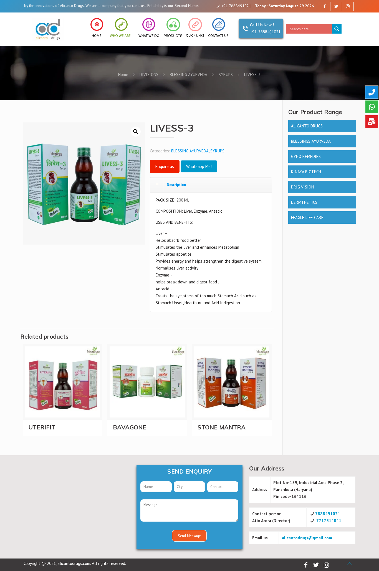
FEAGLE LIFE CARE (307, 217)
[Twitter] (336, 6)
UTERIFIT (41, 427)
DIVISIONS (149, 74)
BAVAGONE (129, 427)
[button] (136, 132)
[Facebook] (324, 6)
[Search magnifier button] (337, 29)
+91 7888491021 (236, 5)
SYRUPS (226, 74)
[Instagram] (348, 6)
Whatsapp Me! (199, 166)
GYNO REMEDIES (306, 156)
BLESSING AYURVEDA (188, 74)
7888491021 (327, 513)
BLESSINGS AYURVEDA (311, 141)
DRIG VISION (302, 187)
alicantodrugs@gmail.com (307, 537)
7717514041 (328, 520)
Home (123, 74)
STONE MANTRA (222, 427)
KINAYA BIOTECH (306, 171)
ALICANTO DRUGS (307, 126)
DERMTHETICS (304, 202)
